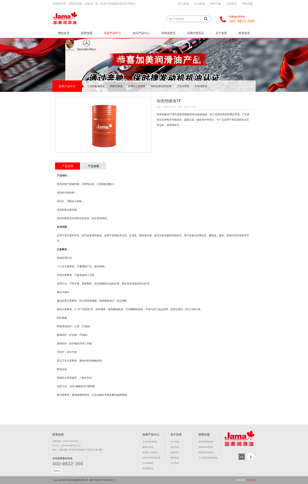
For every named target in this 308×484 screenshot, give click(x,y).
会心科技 (251, 480)
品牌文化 (174, 447)
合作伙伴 (174, 463)
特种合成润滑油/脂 (161, 86)
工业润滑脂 (183, 86)
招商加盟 (87, 33)
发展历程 (174, 452)
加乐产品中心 (141, 33)
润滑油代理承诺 (205, 452)
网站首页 (64, 33)
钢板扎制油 (116, 86)
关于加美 (221, 33)
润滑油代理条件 (205, 447)
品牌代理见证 (195, 33)
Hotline (56, 470)
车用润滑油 (201, 86)
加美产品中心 (112, 33)
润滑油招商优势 (205, 441)
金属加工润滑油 (136, 86)
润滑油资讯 (168, 33)
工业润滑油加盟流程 (208, 457)
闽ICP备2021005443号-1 (102, 480)
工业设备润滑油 (96, 86)
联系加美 (244, 33)
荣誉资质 (174, 457)
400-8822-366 (67, 463)
